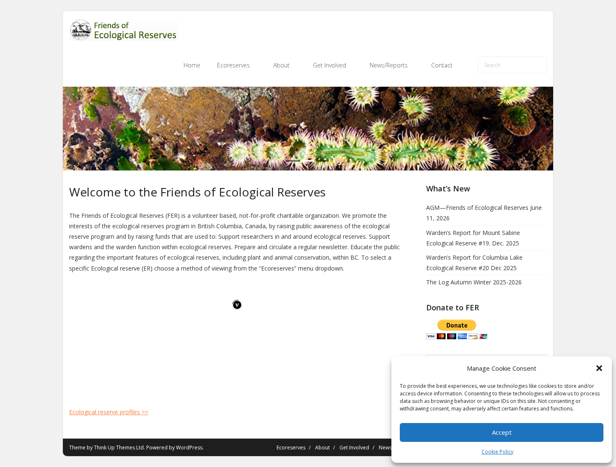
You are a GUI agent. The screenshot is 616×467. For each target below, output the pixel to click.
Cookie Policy (497, 451)
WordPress (189, 447)
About (322, 447)
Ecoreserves (291, 447)
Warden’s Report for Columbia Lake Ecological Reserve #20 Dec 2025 (474, 262)
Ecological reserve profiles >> (108, 412)
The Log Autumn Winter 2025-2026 (474, 282)
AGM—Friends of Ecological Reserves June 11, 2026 (484, 213)
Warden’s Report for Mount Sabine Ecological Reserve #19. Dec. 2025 (473, 238)
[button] (599, 368)
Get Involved (354, 447)
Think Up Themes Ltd (119, 447)
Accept (502, 432)
